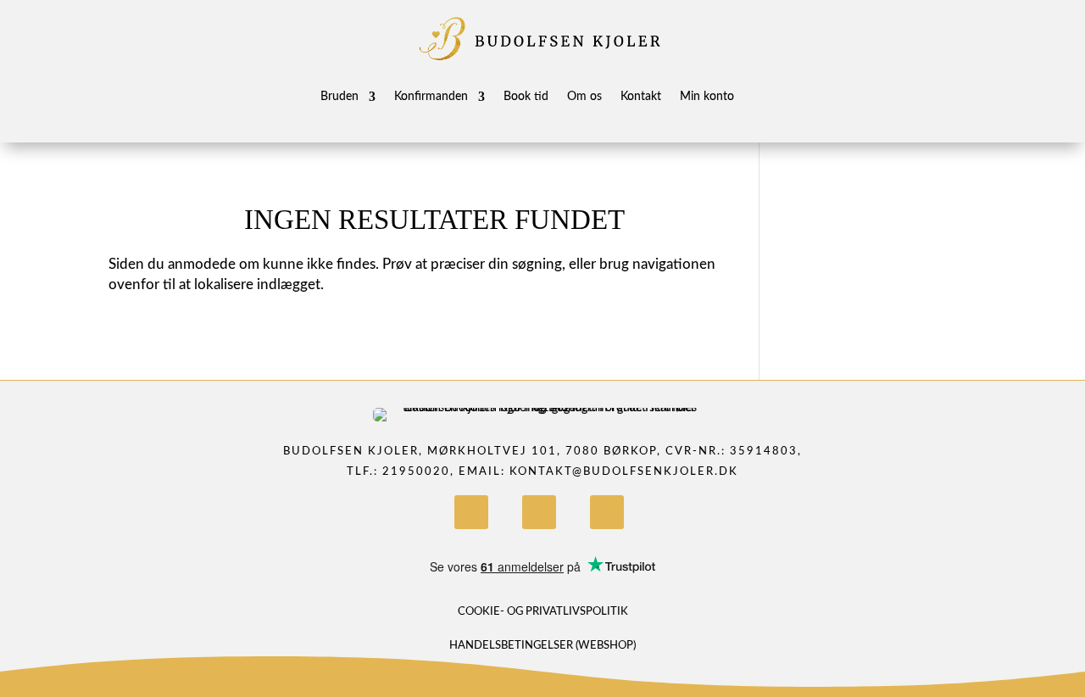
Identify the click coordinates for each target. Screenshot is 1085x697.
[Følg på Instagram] (539, 512)
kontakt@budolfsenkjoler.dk (623, 471)
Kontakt (640, 97)
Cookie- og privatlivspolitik (543, 611)
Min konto (707, 97)
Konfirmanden (431, 97)
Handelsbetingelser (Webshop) (542, 645)
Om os (584, 97)
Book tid (526, 97)
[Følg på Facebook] (471, 512)
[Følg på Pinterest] (607, 512)
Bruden (339, 97)
